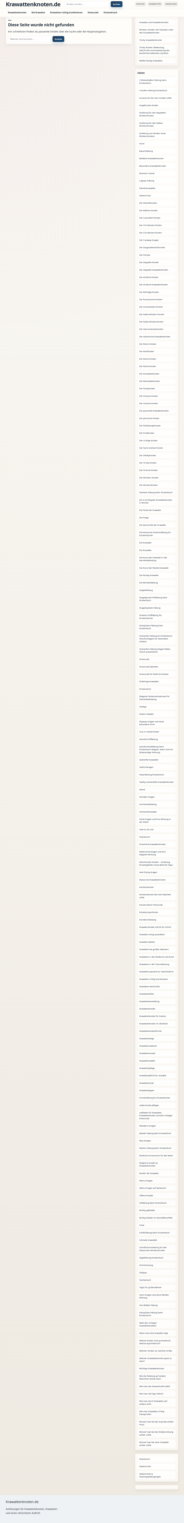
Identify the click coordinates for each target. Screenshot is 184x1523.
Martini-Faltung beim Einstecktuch (155, 1148)
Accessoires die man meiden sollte (155, 98)
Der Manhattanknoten (149, 381)
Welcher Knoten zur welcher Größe (155, 1350)
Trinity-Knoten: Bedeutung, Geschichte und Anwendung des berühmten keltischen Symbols (154, 50)
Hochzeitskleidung (148, 804)
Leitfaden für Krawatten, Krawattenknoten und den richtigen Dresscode (155, 1115)
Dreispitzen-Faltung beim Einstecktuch (151, 627)
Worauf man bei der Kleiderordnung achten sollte (156, 1433)
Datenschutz (145, 195)
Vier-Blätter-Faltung (148, 1305)
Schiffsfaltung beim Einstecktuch (154, 1232)
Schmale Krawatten (148, 1240)
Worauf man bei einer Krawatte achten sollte (154, 1443)
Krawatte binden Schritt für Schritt (155, 927)
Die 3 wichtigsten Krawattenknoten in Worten (155, 501)
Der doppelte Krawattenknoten (153, 269)
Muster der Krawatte (148, 1173)
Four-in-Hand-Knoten (149, 731)
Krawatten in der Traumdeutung (154, 964)
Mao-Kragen (145, 1140)
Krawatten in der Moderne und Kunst (156, 956)
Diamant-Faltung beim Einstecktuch (156, 492)
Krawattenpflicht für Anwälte (152, 1075)
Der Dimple (144, 255)
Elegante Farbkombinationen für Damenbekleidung (154, 697)
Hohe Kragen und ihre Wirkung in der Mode (155, 820)
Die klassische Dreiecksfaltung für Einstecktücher (155, 533)
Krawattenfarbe (146, 993)
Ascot (141, 143)
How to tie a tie (146, 829)
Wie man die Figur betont (151, 1393)
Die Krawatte (38, 12)
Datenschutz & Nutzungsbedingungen (150, 1475)
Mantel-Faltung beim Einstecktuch (155, 1133)
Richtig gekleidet (147, 1210)
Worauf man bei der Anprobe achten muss (156, 1423)
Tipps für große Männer (150, 1287)
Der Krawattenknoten (149, 373)
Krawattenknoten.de (33, 4)
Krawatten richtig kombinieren (66, 12)
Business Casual (146, 173)
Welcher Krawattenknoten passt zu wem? (155, 1359)
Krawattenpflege (147, 1068)
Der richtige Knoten (148, 440)
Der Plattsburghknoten (150, 425)
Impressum (144, 836)
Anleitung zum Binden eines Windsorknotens (152, 134)
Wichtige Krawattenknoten (151, 1368)
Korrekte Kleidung (147, 919)
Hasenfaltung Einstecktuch (151, 774)
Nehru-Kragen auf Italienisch (152, 1188)
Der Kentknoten (146, 351)
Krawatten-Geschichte (149, 986)
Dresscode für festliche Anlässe (153, 674)
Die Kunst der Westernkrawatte (153, 567)
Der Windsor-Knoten (148, 477)
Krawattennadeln (147, 1060)
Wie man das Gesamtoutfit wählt (154, 1386)
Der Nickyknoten (147, 388)
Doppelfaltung (146, 590)
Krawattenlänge (146, 1038)
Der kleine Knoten (147, 358)
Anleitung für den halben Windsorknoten (151, 124)
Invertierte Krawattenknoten (152, 844)
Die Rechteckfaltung (148, 582)
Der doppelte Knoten (149, 262)
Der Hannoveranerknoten (151, 329)
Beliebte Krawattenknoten (151, 158)
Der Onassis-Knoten (148, 396)
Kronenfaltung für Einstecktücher (154, 1097)
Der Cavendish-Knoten (149, 217)
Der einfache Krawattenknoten (153, 284)
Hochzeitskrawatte (148, 811)
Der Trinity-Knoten (147, 462)
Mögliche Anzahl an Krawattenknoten (148, 1164)
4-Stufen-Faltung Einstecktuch (153, 90)
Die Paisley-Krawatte (149, 575)
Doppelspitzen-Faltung (150, 607)
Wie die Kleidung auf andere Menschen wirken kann (152, 1377)
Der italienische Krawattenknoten (154, 336)
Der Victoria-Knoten (148, 470)
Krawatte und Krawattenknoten (153, 22)
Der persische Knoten (149, 418)
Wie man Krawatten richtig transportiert (151, 1412)
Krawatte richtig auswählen (152, 934)
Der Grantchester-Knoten (151, 306)
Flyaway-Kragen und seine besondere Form (151, 723)
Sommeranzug (146, 1265)
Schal (141, 1225)
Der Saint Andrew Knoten (151, 447)
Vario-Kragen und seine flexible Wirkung (154, 1296)
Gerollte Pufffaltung (148, 739)
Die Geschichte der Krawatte (152, 525)
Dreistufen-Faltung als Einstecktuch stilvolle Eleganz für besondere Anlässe (155, 638)
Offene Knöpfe (146, 1195)
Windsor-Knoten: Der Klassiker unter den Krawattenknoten (156, 31)
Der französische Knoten (150, 299)
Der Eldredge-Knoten (149, 292)
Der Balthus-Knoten (148, 210)
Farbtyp (143, 706)
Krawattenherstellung (149, 1001)
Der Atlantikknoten (148, 203)
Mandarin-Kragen (147, 1125)
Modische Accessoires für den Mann (156, 1155)
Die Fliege (144, 517)
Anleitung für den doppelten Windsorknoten (152, 114)
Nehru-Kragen (145, 1180)
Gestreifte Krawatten (149, 759)
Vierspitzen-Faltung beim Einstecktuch (151, 1314)
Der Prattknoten (146, 433)
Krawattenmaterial (148, 1045)
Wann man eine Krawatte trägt (153, 1333)
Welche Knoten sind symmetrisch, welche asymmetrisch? (155, 1342)
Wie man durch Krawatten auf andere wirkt (153, 1402)
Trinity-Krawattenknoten (150, 40)
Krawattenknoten (17, 12)
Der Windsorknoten (148, 485)
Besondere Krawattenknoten (152, 166)
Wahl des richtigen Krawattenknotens (148, 1324)
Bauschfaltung (146, 151)
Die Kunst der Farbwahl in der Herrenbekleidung (153, 559)
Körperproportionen (148, 912)
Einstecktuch (110, 12)
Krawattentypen (146, 1090)
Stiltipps (143, 1272)
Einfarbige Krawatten (149, 681)
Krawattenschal (146, 1083)
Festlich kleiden (146, 714)
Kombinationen (146, 887)
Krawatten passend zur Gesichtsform (156, 971)
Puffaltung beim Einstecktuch (153, 1202)
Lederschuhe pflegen (149, 1105)
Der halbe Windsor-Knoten (151, 314)
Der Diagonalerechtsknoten (152, 247)
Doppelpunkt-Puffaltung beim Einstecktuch (153, 599)
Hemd (142, 789)
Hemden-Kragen (147, 796)
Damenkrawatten (147, 188)
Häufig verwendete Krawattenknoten (156, 782)
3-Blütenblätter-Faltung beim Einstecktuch (152, 81)
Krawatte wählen (147, 942)
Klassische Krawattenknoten (152, 879)
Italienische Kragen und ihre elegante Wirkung (152, 853)
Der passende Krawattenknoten (154, 410)
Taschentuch (145, 1280)
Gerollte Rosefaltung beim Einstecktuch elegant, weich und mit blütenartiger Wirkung (156, 749)
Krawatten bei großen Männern (154, 949)
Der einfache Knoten (148, 277)
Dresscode (93, 12)
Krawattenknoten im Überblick (153, 1023)
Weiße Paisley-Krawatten (150, 60)
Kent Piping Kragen (148, 872)
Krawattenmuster (147, 1053)
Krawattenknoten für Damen (152, 1016)
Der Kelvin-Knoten (147, 344)
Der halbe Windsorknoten (151, 321)
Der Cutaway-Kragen (149, 240)
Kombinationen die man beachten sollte (155, 896)
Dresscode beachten (148, 666)
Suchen (116, 4)
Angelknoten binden (148, 105)
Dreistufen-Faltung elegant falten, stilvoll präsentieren (155, 650)
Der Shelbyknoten (147, 455)
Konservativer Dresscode (151, 904)
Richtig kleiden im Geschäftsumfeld (155, 1217)
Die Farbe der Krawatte (150, 510)
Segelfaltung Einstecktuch (151, 1257)
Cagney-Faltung (146, 180)
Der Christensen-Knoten (150, 225)
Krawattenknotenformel (150, 1031)
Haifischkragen (146, 767)
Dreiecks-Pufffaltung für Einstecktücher (150, 616)
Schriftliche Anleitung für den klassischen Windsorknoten (153, 1248)
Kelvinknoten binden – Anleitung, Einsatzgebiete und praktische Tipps (156, 863)
